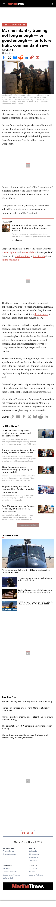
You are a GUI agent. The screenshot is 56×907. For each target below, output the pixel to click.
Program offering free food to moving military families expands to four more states (18, 489)
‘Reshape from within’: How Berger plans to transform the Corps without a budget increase (32, 228)
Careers (32, 871)
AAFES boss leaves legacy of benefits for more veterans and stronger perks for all (16, 433)
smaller (5, 252)
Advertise (6, 868)
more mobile (27, 252)
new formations (22, 256)
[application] (28, 553)
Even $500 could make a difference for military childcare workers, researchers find (18, 509)
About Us (33, 868)
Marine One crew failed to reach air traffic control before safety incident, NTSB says (25, 736)
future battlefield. (10, 259)
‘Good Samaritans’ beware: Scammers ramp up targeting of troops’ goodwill (17, 469)
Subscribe (33, 851)
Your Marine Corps (14, 24)
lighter (13, 252)
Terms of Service (9, 854)
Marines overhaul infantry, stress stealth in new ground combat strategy (27, 718)
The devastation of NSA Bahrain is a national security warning (27, 727)
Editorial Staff (8, 878)
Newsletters (34, 854)
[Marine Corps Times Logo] (16, 3)
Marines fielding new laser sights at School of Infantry (27, 701)
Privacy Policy (8, 851)
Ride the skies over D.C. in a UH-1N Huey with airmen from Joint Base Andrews (26, 571)
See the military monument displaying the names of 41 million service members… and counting (35, 591)
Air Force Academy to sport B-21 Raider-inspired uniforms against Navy (35, 579)
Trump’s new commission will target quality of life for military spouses (19, 451)
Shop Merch (34, 860)
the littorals (39, 256)
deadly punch (41, 314)
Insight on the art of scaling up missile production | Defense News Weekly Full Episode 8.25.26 (35, 603)
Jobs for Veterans (36, 874)
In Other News (9, 426)
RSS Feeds (33, 857)
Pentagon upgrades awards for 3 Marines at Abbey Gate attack (25, 709)
